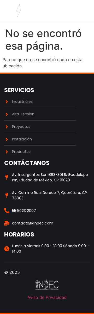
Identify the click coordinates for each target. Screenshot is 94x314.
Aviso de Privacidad (47, 297)
